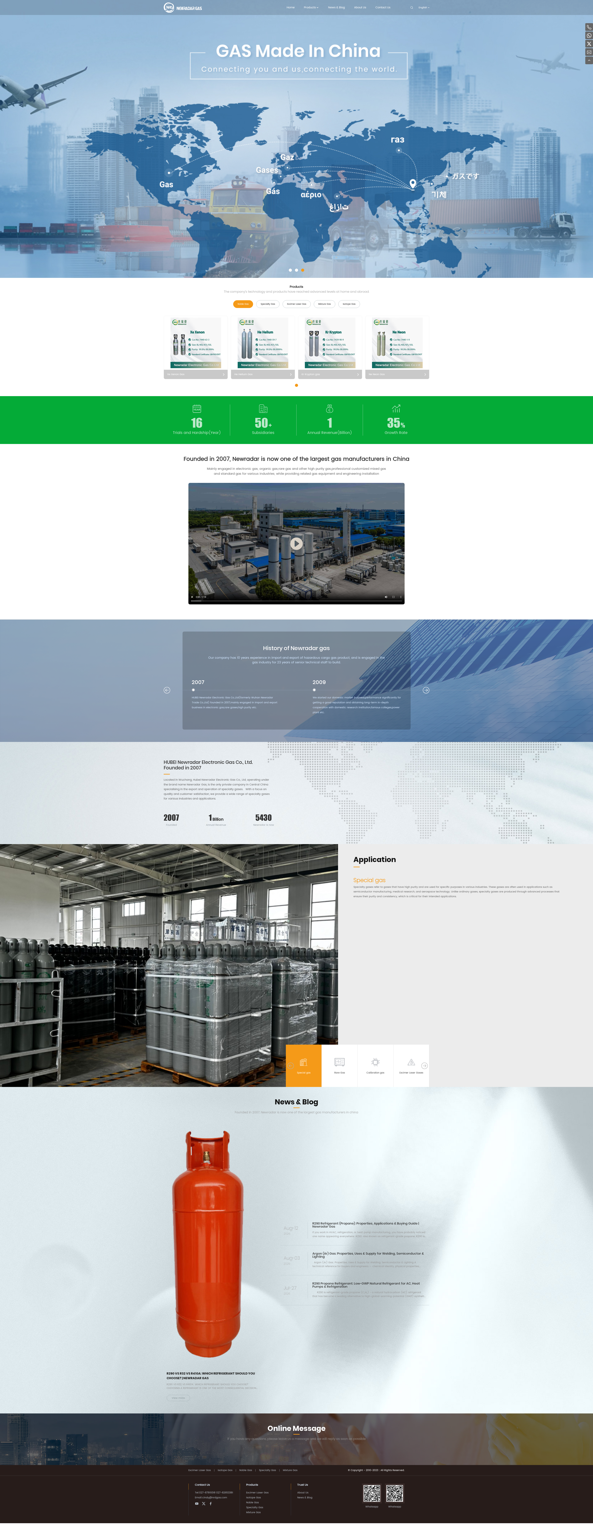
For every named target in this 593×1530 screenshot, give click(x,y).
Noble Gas (245, 1470)
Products (310, 7)
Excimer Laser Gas (199, 1470)
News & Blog (336, 7)
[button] (290, 270)
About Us (360, 7)
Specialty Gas (267, 1470)
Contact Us (382, 7)
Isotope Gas (225, 1470)
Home (291, 7)
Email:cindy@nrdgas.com (211, 1497)
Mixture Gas (290, 1470)
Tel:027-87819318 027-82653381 (214, 1492)
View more (178, 1398)
